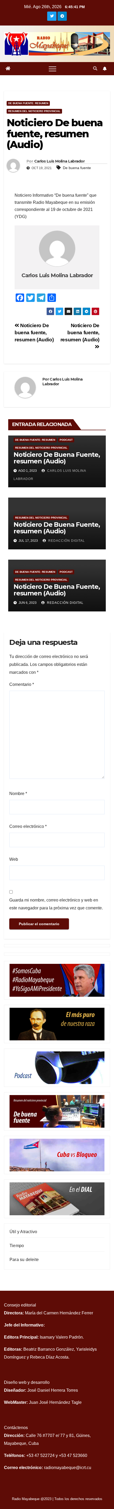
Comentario (21, 684)
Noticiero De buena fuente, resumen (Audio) (34, 332)
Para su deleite (24, 1259)
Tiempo (17, 1245)
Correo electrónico (28, 826)
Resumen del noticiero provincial (34, 111)
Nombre (18, 793)
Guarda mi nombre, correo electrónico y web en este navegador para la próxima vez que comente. (56, 904)
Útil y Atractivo (23, 1231)
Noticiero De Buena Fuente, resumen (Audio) (57, 458)
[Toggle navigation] (52, 68)
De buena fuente (77, 168)
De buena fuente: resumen (28, 103)
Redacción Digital (65, 603)
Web (13, 859)
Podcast (66, 439)
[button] (95, 68)
